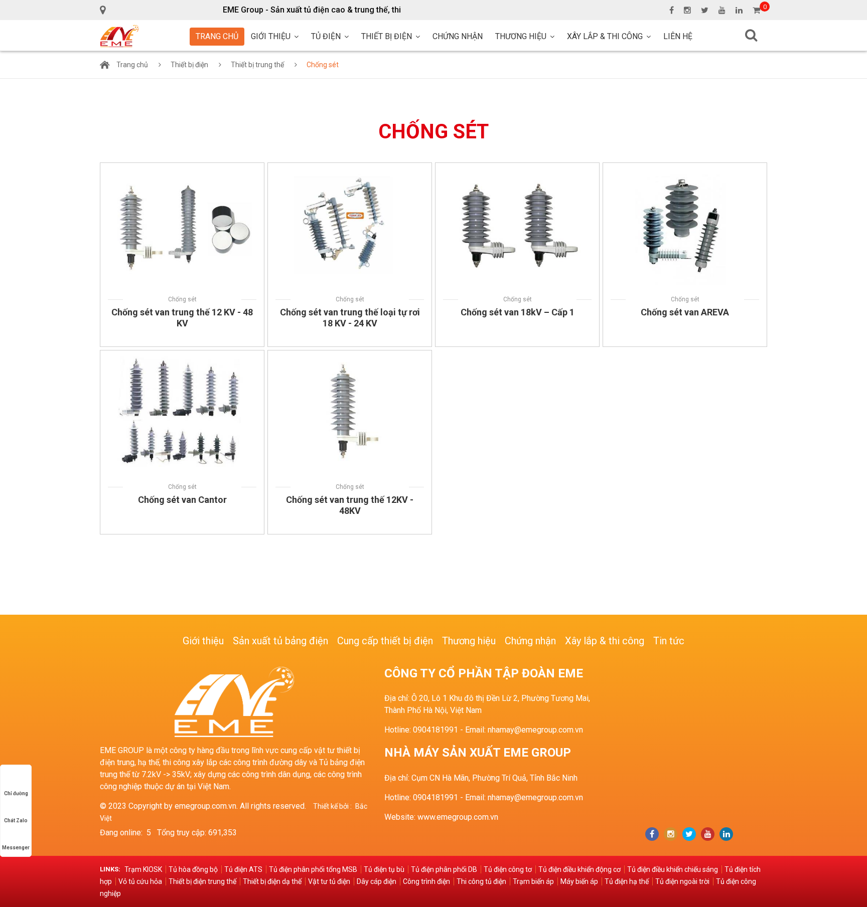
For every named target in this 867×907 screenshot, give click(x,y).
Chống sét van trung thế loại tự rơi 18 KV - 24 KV (350, 317)
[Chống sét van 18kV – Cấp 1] (517, 168)
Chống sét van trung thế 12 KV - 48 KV (182, 317)
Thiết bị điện (386, 36)
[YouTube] (707, 834)
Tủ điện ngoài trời (682, 881)
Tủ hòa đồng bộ (193, 869)
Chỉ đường (16, 793)
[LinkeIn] (726, 834)
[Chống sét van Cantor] (182, 356)
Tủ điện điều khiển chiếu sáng (672, 869)
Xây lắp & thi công (605, 36)
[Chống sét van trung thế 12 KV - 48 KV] (182, 168)
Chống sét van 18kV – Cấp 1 (517, 312)
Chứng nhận (457, 36)
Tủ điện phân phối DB (444, 869)
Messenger (16, 847)
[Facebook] (652, 834)
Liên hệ (677, 36)
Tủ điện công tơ (508, 869)
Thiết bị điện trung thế (202, 881)
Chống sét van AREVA (685, 312)
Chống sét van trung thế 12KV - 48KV (349, 505)
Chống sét (323, 65)
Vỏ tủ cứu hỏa (140, 881)
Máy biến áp (579, 881)
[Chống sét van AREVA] (685, 168)
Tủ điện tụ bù (384, 869)
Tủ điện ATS (243, 869)
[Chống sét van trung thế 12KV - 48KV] (349, 356)
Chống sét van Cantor (182, 499)
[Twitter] (689, 834)
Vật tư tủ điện (329, 881)
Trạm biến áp (533, 881)
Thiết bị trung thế (257, 65)
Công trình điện (426, 881)
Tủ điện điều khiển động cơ (579, 869)
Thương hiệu (520, 36)
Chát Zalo (16, 820)
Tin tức (668, 641)
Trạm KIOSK (143, 869)
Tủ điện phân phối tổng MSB (313, 869)
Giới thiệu (271, 36)
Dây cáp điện (376, 881)
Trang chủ (217, 36)
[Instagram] (670, 834)
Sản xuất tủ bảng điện (280, 641)
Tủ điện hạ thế (627, 881)
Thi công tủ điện (481, 881)
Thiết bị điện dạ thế (272, 881)
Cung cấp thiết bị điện (385, 641)
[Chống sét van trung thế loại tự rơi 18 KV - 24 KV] (349, 168)
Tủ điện (326, 36)
